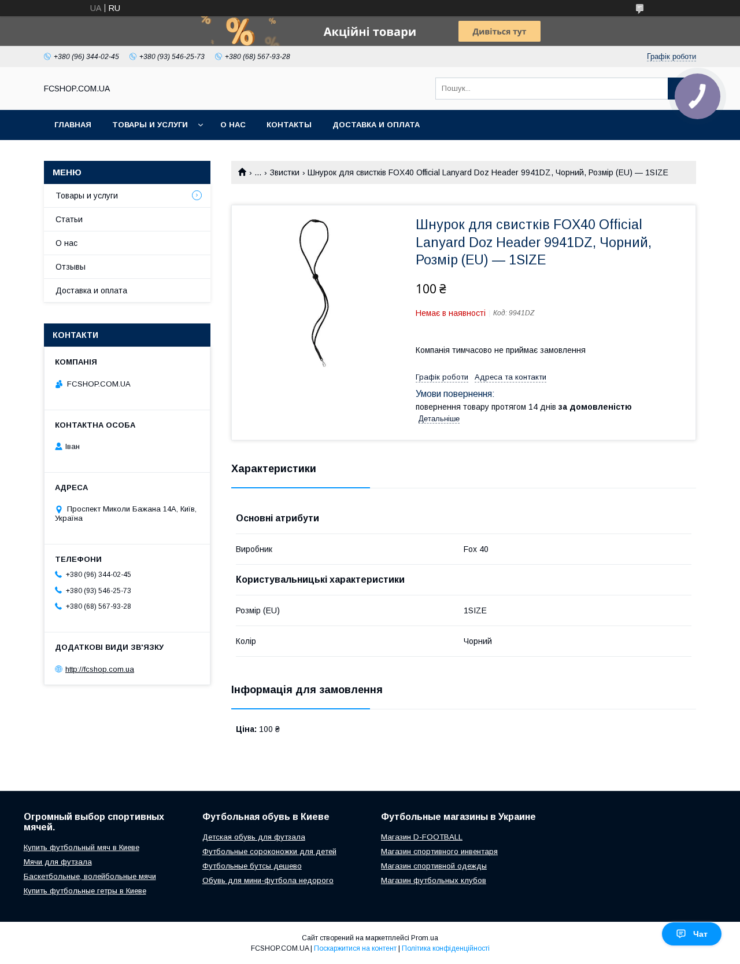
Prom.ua (424, 938)
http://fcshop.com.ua (99, 669)
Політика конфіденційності (446, 948)
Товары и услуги (150, 124)
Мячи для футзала (58, 862)
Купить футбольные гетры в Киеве (85, 890)
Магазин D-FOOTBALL (421, 837)
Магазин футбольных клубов (433, 880)
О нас (233, 124)
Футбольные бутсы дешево (252, 866)
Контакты (289, 124)
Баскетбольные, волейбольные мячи (90, 876)
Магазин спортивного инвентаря (439, 851)
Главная (72, 124)
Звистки (284, 172)
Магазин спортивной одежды (434, 866)
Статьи (69, 219)
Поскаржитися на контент (355, 948)
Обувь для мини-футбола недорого (268, 880)
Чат (700, 934)
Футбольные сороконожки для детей (269, 851)
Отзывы (71, 266)
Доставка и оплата (376, 124)
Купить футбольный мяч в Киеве (81, 847)
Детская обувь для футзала (253, 837)
